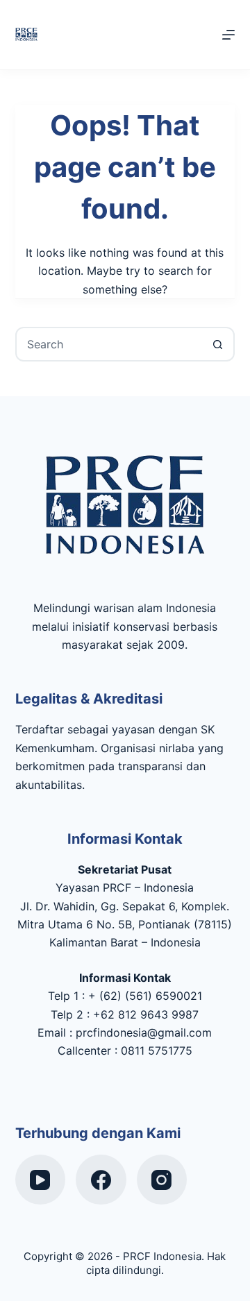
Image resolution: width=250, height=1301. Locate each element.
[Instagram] (162, 1180)
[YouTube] (40, 1180)
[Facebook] (101, 1180)
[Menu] (228, 34)
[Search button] (217, 344)
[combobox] (109, 344)
